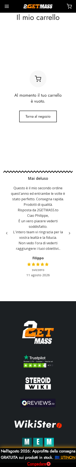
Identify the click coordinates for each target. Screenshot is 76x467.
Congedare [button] (36, 464)
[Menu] (6, 6)
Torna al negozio (38, 116)
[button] (69, 233)
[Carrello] (69, 6)
